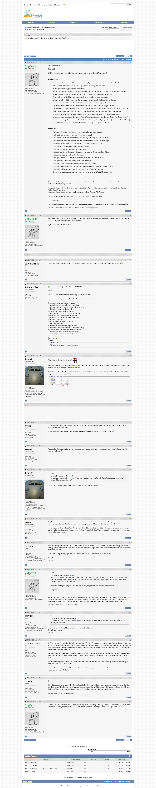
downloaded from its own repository (89, 196)
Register (31, 22)
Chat (45, 5)
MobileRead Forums (33, 27)
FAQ (114, 781)
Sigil (53, 27)
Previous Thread (74, 746)
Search (123, 22)
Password (105, 30)
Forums (33, 5)
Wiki (39, 5)
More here (60, 190)
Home (26, 5)
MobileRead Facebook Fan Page (57, 38)
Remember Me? (127, 27)
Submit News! (55, 5)
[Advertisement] (78, 47)
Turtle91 (29, 359)
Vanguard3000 (32, 643)
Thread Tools (108, 59)
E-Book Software (46, 27)
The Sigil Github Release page (116, 204)
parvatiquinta (32, 263)
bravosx (29, 546)
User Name (105, 27)
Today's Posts (99, 22)
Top (132, 781)
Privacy (127, 781)
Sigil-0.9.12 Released (31, 765)
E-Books (73, 22)
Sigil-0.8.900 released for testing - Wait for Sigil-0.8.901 (41, 768)
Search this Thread (123, 59)
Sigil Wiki (63, 182)
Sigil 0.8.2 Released (30, 771)
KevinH (28, 425)
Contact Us (108, 781)
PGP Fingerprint (53, 200)
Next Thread (83, 746)
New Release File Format (95, 192)
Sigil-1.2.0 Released (30, 762)
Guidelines (51, 22)
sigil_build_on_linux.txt (59, 345)
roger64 (29, 681)
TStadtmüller (32, 287)
